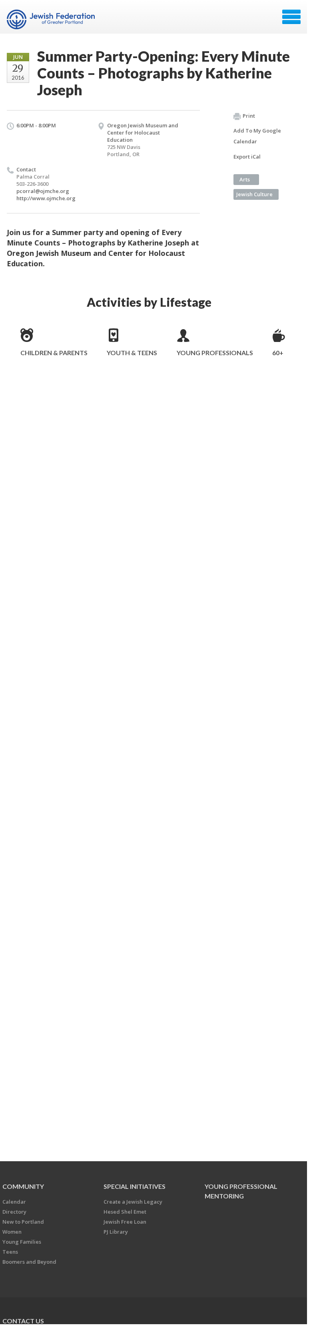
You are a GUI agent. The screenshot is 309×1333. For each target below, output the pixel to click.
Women (12, 1231)
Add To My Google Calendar (257, 136)
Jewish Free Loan (125, 1221)
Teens (10, 1251)
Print (249, 115)
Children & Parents (54, 352)
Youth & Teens (132, 352)
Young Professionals (215, 352)
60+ (277, 352)
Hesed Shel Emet (125, 1211)
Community (23, 1186)
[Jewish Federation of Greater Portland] (52, 20)
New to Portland (23, 1221)
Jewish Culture (254, 194)
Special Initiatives (134, 1186)
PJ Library (116, 1231)
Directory (14, 1211)
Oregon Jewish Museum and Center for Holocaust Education (142, 132)
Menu (291, 17)
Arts (244, 179)
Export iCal (247, 156)
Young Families (21, 1241)
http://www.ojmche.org (46, 198)
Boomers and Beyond (29, 1261)
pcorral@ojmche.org (42, 191)
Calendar (14, 1201)
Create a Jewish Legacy (133, 1201)
